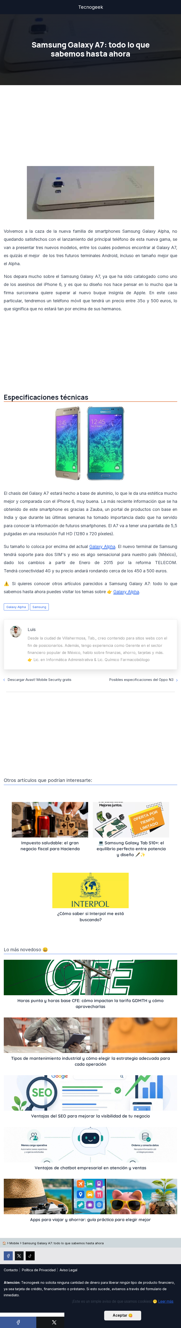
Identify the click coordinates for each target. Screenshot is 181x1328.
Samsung (39, 607)
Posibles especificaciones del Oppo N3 (141, 679)
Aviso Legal (68, 1270)
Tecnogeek (90, 7)
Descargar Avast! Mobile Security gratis (39, 679)
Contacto (11, 1270)
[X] (54, 1322)
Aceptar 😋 (123, 1315)
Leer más (165, 1301)
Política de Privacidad (39, 1270)
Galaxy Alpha (102, 546)
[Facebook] (18, 1322)
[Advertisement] (90, 127)
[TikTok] (30, 1255)
